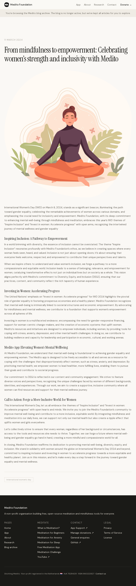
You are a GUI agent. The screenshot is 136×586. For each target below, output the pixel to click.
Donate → (126, 4)
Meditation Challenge (49, 552)
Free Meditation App (48, 547)
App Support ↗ (79, 527)
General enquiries (80, 537)
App (78, 4)
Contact (111, 4)
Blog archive (10, 547)
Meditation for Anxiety (49, 537)
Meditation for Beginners (50, 532)
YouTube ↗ (43, 556)
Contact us (101, 573)
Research (99, 4)
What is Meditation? (48, 527)
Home (7, 527)
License (108, 537)
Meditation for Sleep (48, 542)
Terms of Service (113, 532)
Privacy (108, 527)
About (87, 4)
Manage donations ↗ (82, 532)
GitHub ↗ (76, 542)
